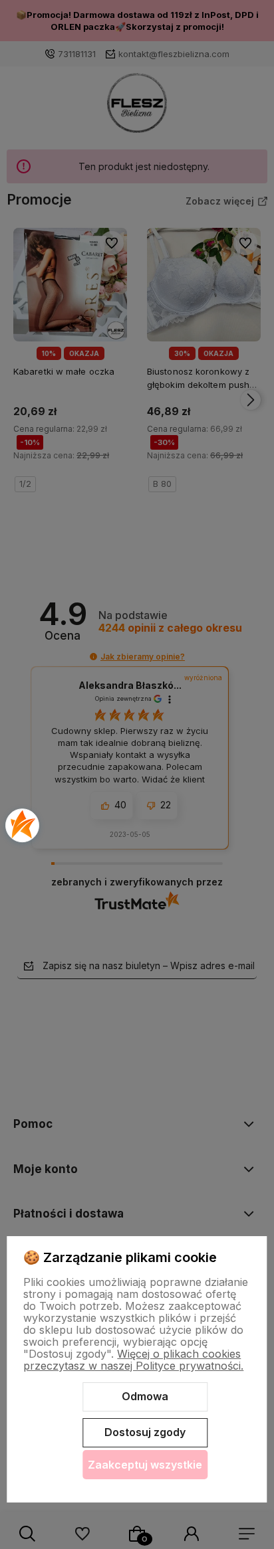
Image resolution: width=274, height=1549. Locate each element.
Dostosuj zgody (145, 1432)
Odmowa (145, 1396)
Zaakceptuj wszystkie (145, 1464)
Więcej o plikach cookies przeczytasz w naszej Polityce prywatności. (133, 1359)
